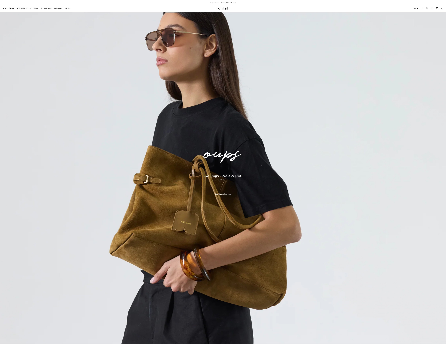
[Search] (422, 8)
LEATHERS (58, 8)
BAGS (36, 8)
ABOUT (68, 8)
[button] (442, 8)
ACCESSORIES (46, 8)
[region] (223, 2)
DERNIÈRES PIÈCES (23, 9)
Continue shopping (223, 194)
